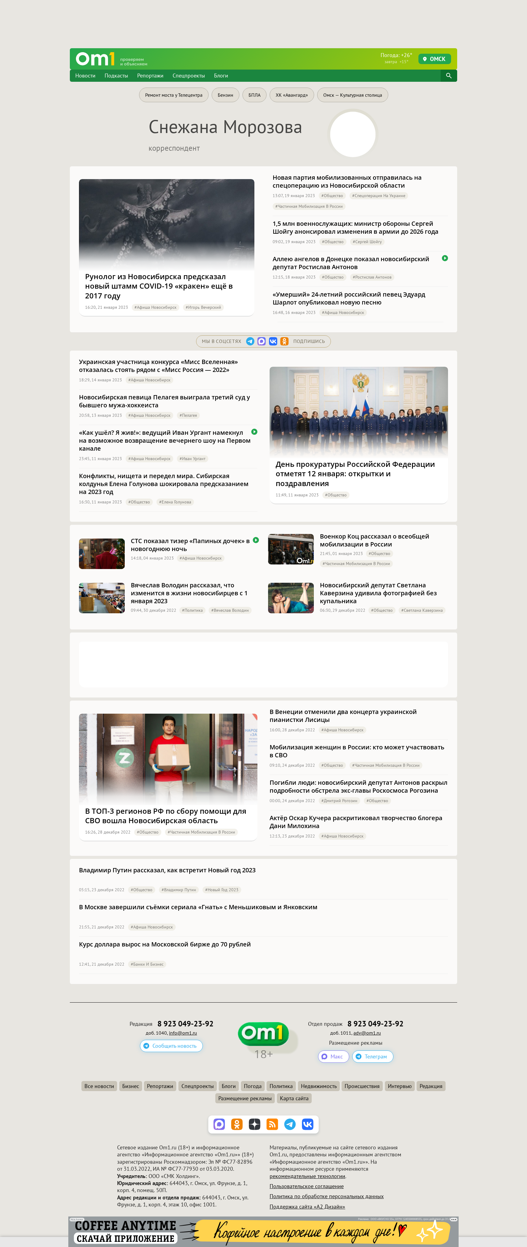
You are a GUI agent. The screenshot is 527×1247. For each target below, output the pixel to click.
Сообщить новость (174, 1045)
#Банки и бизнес (147, 964)
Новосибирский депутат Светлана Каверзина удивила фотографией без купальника (378, 593)
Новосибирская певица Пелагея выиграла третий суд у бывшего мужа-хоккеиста (164, 401)
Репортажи (150, 75)
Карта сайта (294, 1098)
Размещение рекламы (245, 1098)
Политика (281, 1086)
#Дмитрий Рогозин (339, 800)
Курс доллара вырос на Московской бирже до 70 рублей (165, 944)
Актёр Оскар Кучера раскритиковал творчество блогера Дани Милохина (356, 822)
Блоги (221, 75)
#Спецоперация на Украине (378, 195)
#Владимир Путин (179, 889)
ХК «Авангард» (292, 95)
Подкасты (116, 75)
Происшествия (362, 1086)
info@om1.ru (183, 1033)
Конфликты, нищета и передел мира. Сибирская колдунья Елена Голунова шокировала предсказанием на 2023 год (164, 484)
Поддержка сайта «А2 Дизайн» (307, 1206)
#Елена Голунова (175, 502)
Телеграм (376, 1056)
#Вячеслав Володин (230, 610)
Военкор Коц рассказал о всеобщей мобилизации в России (374, 540)
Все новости (99, 1086)
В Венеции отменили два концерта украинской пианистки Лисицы (343, 716)
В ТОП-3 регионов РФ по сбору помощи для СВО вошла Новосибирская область (165, 815)
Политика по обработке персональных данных (327, 1196)
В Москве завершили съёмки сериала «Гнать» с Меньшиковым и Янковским (198, 907)
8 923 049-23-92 (185, 1023)
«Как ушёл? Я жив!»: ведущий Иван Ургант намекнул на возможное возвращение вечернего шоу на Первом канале (165, 440)
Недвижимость (319, 1086)
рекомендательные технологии (307, 1176)
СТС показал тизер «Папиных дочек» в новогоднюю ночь (190, 545)
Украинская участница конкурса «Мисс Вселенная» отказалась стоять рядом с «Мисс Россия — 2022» (158, 366)
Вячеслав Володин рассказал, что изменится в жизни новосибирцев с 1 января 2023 (189, 593)
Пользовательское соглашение (307, 1186)
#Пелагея (188, 415)
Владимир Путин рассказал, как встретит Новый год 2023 (167, 870)
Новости (85, 75)
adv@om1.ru (367, 1033)
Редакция (431, 1086)
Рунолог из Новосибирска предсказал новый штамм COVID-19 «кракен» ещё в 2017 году (159, 286)
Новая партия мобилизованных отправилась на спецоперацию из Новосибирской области (347, 181)
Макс (337, 1056)
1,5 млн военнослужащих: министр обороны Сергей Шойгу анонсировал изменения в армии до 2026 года (356, 228)
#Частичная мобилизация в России (309, 206)
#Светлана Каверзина (422, 610)
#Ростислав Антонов (372, 277)
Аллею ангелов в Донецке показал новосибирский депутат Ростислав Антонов (351, 263)
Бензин (225, 95)
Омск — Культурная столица (352, 95)
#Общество (332, 195)
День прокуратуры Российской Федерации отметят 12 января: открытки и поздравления (355, 473)
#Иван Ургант (193, 458)
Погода (253, 1086)
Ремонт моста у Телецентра (174, 95)
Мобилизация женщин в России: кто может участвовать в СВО (357, 751)
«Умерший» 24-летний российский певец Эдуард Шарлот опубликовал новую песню (349, 298)
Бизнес (130, 1086)
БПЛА (254, 95)
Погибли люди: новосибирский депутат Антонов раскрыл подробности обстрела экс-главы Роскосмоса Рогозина (358, 787)
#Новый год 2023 (221, 889)
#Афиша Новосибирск (155, 307)
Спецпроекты (189, 75)
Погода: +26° (396, 58)
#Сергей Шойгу (367, 241)
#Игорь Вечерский (203, 307)
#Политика (192, 610)
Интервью (400, 1086)
